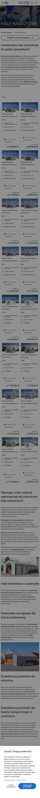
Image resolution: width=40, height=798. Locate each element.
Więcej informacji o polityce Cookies (15, 780)
